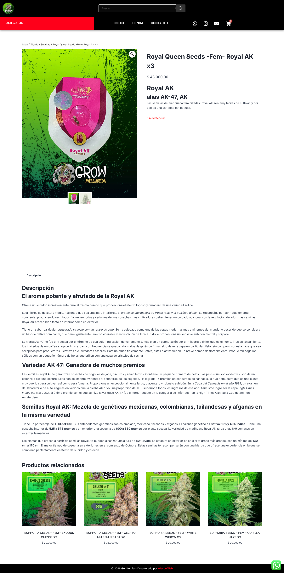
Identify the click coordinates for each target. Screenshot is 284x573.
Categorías (14, 23)
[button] (132, 54)
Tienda (137, 23)
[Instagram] (206, 23)
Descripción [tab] (34, 275)
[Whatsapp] (195, 23)
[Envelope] (216, 23)
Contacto (159, 23)
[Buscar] (180, 8)
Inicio (119, 23)
